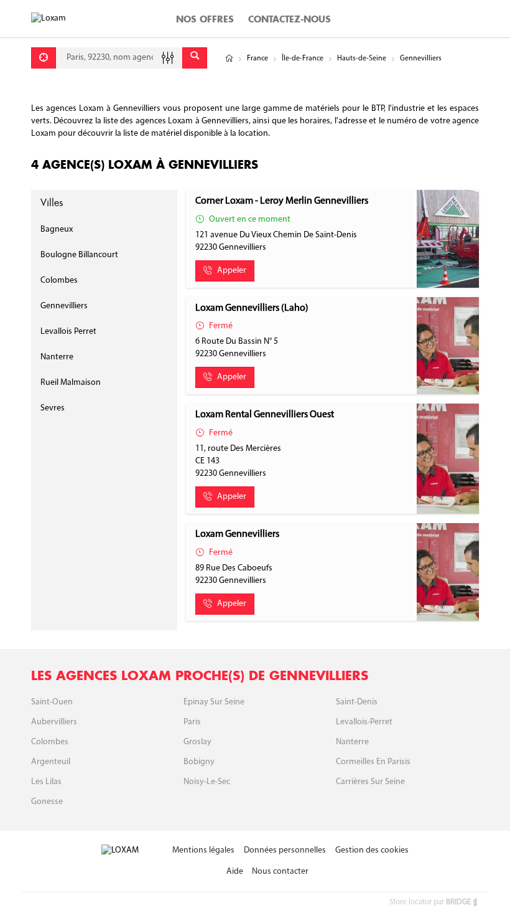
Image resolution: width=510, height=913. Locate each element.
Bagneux (56, 229)
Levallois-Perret (364, 722)
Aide (234, 871)
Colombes (59, 280)
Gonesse (47, 802)
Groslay (197, 742)
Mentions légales (203, 850)
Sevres (52, 408)
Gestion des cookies (372, 850)
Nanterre (56, 357)
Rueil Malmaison (70, 382)
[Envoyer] (194, 58)
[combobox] (119, 58)
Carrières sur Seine (370, 782)
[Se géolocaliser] (43, 58)
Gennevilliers (64, 306)
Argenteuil (50, 762)
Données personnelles (285, 850)
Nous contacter (280, 871)
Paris (192, 722)
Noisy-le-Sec (206, 782)
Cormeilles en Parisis (373, 762)
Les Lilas (46, 782)
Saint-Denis (357, 702)
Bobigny (199, 762)
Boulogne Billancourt (79, 255)
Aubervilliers (54, 722)
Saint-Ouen (52, 702)
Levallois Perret (68, 331)
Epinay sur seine (213, 702)
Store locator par (430, 902)
